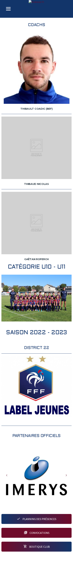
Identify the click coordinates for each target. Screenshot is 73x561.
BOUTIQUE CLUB (39, 546)
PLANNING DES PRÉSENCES (39, 519)
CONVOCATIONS (39, 533)
